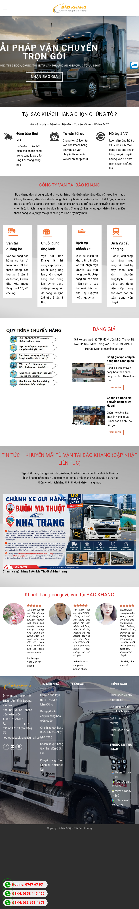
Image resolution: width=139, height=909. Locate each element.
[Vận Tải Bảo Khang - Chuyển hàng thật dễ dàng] (69, 8)
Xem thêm (115, 385)
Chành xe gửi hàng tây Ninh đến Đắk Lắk (51, 746)
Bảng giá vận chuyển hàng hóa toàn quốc (50, 713)
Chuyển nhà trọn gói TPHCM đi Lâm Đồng (50, 697)
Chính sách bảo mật (119, 730)
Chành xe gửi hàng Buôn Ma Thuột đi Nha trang (51, 729)
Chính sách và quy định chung (121, 695)
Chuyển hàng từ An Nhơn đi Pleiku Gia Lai (51, 762)
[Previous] (7, 60)
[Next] (131, 60)
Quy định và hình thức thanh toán (120, 706)
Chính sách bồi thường (119, 718)
